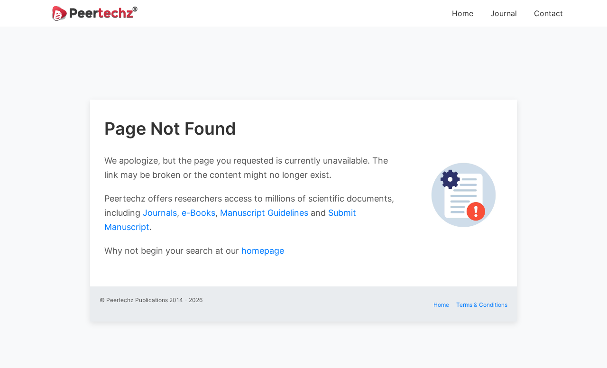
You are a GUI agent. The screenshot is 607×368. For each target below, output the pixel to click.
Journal (503, 13)
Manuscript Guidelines (264, 213)
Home (462, 13)
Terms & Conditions (481, 304)
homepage (262, 251)
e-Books (198, 213)
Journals (160, 213)
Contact (548, 13)
